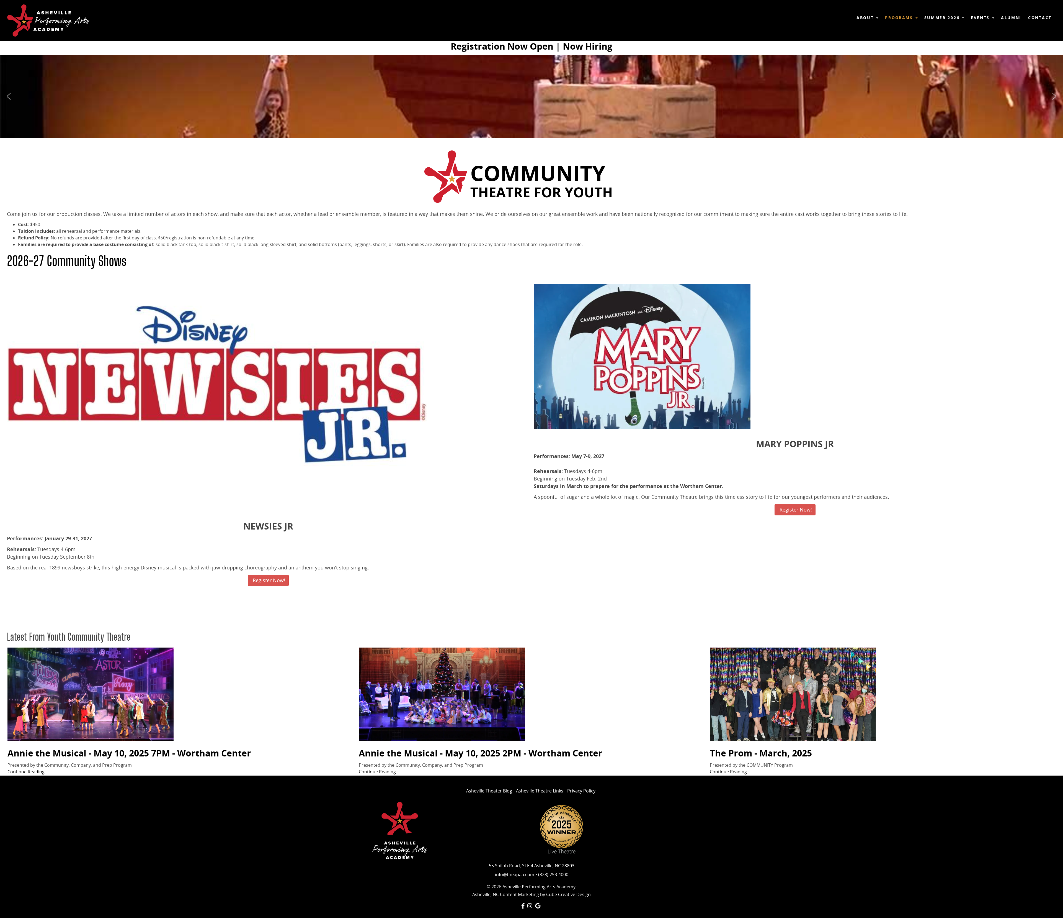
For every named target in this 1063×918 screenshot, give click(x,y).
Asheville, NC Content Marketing (505, 894)
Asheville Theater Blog (489, 791)
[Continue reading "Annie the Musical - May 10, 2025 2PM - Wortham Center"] (532, 694)
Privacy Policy (581, 791)
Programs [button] (900, 17)
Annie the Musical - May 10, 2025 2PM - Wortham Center (480, 753)
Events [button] (981, 17)
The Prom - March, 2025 (761, 753)
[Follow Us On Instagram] (529, 905)
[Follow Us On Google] (538, 905)
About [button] (866, 17)
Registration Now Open (502, 46)
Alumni (1011, 17)
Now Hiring (587, 46)
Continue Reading (26, 772)
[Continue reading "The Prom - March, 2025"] (883, 694)
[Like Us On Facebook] (523, 905)
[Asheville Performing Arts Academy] (48, 20)
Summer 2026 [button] (942, 17)
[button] (8, 96)
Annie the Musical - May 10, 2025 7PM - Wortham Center (129, 753)
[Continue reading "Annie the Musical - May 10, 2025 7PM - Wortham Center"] (180, 694)
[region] (531, 96)
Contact (1040, 17)
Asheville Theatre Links (539, 791)
